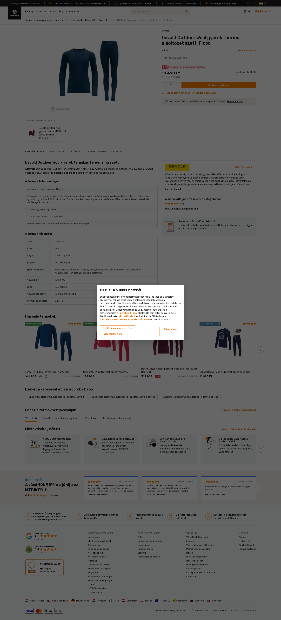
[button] (127, 316)
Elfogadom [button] (170, 331)
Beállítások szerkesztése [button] (117, 328)
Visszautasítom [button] (113, 334)
